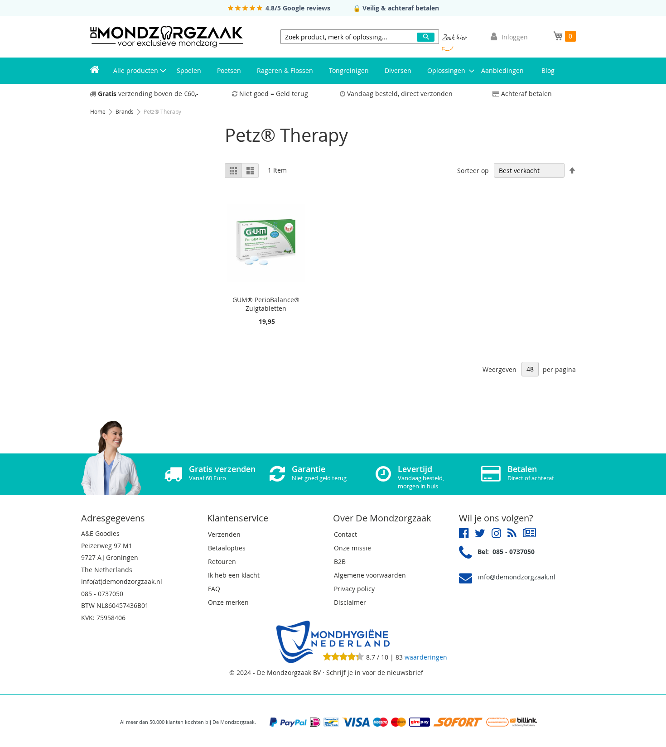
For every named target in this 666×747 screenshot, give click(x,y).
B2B (340, 561)
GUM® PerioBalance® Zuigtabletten (265, 304)
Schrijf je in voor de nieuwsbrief (374, 672)
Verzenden (224, 534)
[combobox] (359, 36)
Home (98, 111)
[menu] (333, 71)
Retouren (222, 561)
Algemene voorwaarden (370, 575)
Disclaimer (350, 602)
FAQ (214, 588)
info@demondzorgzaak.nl (516, 577)
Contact (345, 534)
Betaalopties (227, 548)
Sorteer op (473, 170)
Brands (125, 111)
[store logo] (166, 37)
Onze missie (352, 548)
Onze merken (228, 602)
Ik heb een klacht (234, 575)
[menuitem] (95, 71)
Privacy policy (354, 588)
